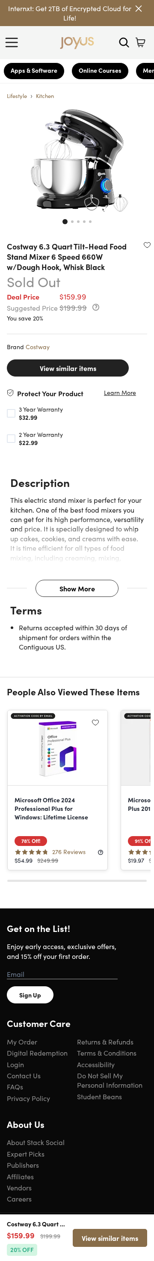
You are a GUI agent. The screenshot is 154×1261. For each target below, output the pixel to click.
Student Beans (99, 1096)
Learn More (120, 393)
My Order (22, 1041)
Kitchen (45, 96)
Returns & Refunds (105, 1041)
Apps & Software (34, 70)
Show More (77, 588)
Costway (38, 346)
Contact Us (24, 1075)
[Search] (124, 42)
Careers (19, 1198)
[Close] (138, 8)
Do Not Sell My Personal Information (109, 1080)
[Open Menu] (13, 42)
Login (15, 1064)
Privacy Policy (28, 1098)
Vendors (19, 1187)
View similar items (68, 368)
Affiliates (20, 1176)
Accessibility (96, 1064)
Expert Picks (25, 1153)
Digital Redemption (37, 1052)
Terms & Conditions (106, 1052)
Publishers (23, 1164)
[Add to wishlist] (147, 245)
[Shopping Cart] (140, 42)
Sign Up (30, 995)
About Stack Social (36, 1142)
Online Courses (100, 70)
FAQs (15, 1086)
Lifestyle (17, 96)
